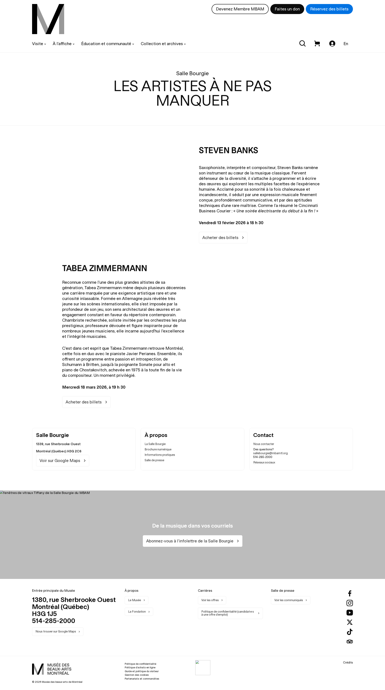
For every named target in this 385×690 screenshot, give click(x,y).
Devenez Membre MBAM (240, 9)
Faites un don (287, 9)
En (345, 43)
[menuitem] (48, 19)
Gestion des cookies (137, 675)
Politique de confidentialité (140, 664)
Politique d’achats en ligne (140, 667)
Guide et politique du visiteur (142, 671)
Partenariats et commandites (142, 678)
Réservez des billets (329, 9)
